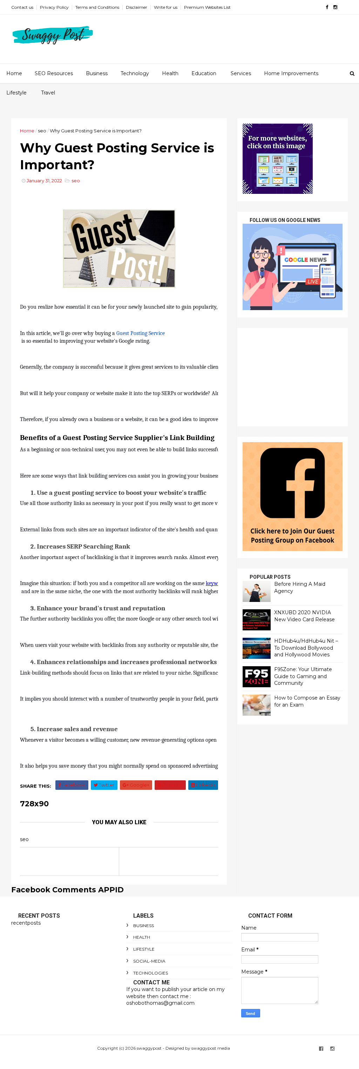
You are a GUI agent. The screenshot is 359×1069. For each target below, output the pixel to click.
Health (170, 73)
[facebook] (327, 7)
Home (14, 73)
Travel (48, 93)
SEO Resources (54, 73)
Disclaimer (136, 7)
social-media (149, 961)
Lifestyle (16, 93)
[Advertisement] (293, 377)
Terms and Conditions (97, 7)
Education (203, 73)
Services (241, 73)
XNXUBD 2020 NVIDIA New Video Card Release (304, 616)
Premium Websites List (207, 7)
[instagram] (335, 7)
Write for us (165, 7)
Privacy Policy (54, 7)
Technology (135, 73)
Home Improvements (291, 73)
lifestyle (144, 949)
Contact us (22, 7)
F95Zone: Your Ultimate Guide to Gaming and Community (303, 676)
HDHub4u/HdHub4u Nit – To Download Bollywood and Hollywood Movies (306, 648)
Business (97, 73)
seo (42, 130)
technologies (150, 973)
